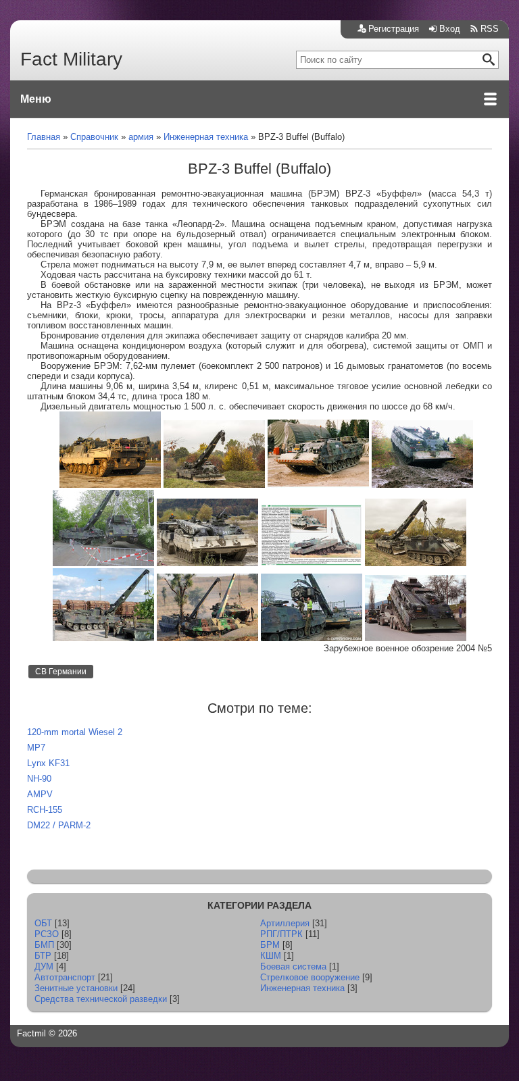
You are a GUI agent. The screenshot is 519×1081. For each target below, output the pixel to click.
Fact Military (71, 59)
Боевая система (293, 966)
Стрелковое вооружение (310, 977)
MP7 (36, 748)
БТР (42, 956)
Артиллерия (285, 923)
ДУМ (43, 966)
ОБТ (43, 923)
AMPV (40, 794)
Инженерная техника (302, 988)
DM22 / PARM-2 (59, 825)
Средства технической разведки (100, 999)
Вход (449, 29)
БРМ (270, 945)
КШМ (270, 956)
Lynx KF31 (48, 763)
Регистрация (393, 29)
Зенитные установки (76, 988)
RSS (489, 29)
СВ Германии (60, 671)
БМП (44, 945)
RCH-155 (44, 810)
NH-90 (39, 779)
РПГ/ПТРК (281, 934)
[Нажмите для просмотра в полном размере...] (110, 485)
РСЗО (46, 934)
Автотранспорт (64, 977)
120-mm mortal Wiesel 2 (74, 732)
